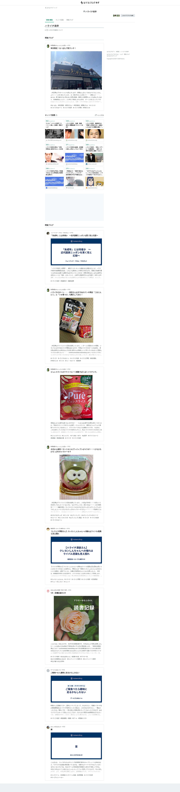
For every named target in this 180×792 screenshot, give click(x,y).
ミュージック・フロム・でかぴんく (60, 232)
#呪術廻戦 (64, 718)
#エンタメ (60, 581)
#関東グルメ (84, 105)
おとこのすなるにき (56, 726)
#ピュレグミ (65, 435)
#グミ (79, 435)
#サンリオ (66, 515)
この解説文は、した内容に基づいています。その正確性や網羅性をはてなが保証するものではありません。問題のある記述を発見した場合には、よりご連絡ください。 (54, 30)
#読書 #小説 (75, 656)
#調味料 (78, 360)
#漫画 (69, 718)
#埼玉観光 (77, 105)
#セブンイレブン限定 (75, 517)
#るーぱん (54, 105)
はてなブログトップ (112, 56)
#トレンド (67, 581)
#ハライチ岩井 (67, 107)
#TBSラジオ (86, 107)
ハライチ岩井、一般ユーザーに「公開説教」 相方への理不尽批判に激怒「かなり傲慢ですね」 (94, 149)
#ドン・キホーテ (70, 360)
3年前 (71, 232)
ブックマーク (50, 121)
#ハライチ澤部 (77, 107)
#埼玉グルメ (69, 105)
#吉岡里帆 (80, 775)
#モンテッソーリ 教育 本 (74, 659)
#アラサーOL (84, 656)
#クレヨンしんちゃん (57, 579)
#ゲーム (74, 718)
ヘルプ (121, 54)
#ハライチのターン (56, 107)
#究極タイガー (82, 718)
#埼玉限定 (61, 105)
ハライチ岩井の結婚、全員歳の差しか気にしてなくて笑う (74, 148)
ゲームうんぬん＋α (55, 670)
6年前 (63, 726)
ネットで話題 (60, 20)
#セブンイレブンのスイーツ (90, 515)
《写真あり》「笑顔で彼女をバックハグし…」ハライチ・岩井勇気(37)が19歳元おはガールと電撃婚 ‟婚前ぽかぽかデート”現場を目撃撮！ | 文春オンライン (74, 173)
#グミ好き (73, 435)
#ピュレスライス (56, 435)
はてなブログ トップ (52, 7)
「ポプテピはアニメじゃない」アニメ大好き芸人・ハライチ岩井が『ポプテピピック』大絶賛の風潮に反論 (94, 173)
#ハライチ (92, 105)
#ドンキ (61, 360)
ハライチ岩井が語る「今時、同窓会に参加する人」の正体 (54, 148)
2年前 (68, 45)
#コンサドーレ (55, 775)
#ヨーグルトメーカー (57, 777)
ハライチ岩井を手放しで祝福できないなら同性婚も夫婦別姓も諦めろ (54, 172)
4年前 (68, 528)
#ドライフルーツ (93, 435)
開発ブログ (127, 54)
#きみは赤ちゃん (66, 656)
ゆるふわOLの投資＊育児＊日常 (59, 590)
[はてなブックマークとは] (56, 115)
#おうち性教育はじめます (58, 659)
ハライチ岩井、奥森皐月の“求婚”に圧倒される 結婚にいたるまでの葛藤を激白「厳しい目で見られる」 (94, 125)
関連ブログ (70, 20)
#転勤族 (53, 438)
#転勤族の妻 (60, 438)
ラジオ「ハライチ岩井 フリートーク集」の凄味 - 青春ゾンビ (54, 125)
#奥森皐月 (64, 281)
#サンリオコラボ (63, 517)
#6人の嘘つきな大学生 (57, 661)
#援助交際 (71, 281)
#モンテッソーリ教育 (89, 659)
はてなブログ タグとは (112, 54)
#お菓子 (84, 435)
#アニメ (53, 581)
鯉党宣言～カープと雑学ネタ (58, 528)
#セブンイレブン (75, 515)
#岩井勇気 (93, 358)
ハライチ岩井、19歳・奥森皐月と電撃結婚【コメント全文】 (74, 125)
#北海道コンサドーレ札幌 (68, 775)
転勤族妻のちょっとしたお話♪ (58, 45)
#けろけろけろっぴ (56, 515)
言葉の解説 (49, 20)
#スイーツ (54, 517)
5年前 (69, 590)
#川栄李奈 (94, 579)
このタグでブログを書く (128, 15)
